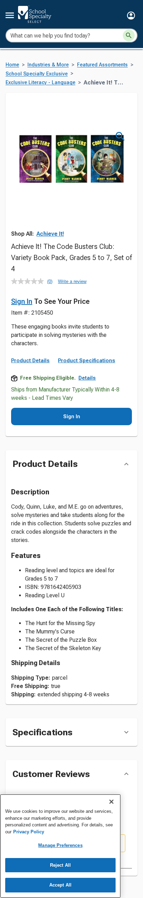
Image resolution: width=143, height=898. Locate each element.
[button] (131, 15)
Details (87, 378)
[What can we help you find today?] (129, 35)
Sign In (21, 301)
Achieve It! (50, 233)
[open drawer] (9, 15)
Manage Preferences (60, 845)
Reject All (60, 865)
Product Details (30, 360)
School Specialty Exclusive (37, 74)
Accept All (60, 885)
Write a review (72, 281)
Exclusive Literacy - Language (40, 83)
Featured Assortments (102, 65)
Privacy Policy (28, 831)
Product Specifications (86, 360)
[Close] (111, 801)
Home (12, 65)
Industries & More (48, 65)
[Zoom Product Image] (120, 136)
